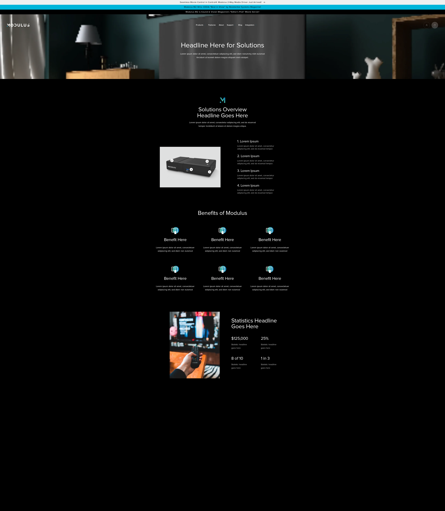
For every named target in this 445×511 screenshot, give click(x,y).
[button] (200, 25)
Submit (282, 478)
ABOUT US (162, 427)
